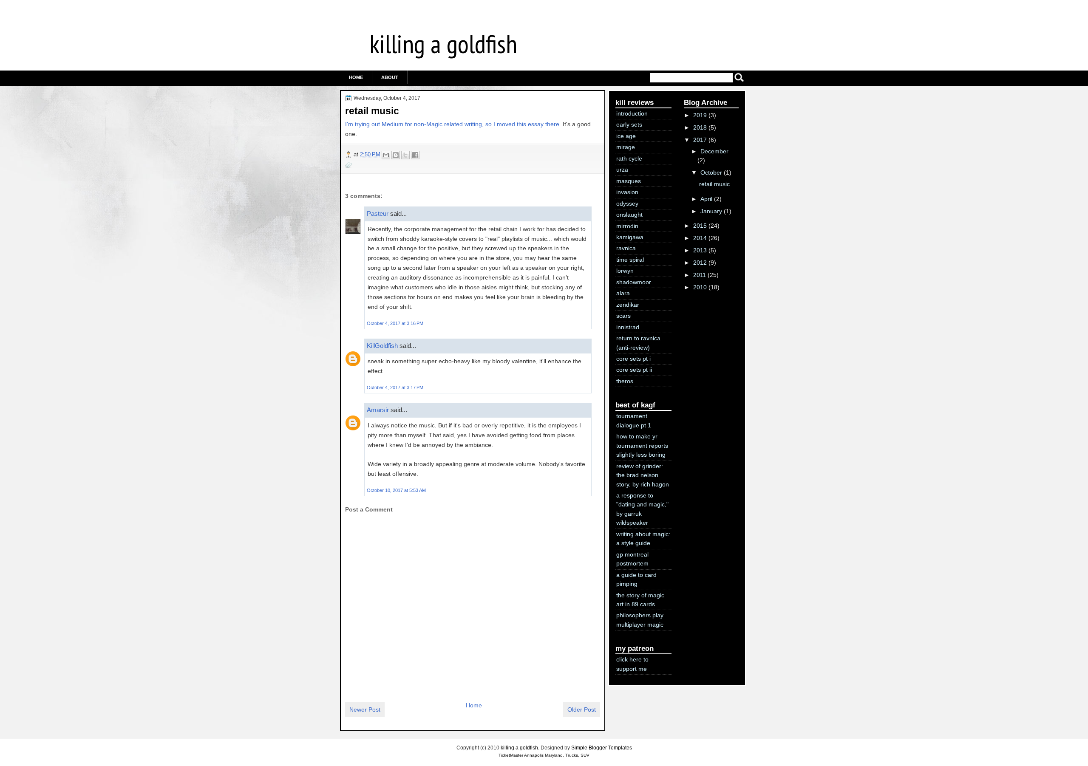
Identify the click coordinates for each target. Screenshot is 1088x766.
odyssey (627, 203)
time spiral (630, 259)
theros (624, 381)
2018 (700, 127)
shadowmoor (633, 282)
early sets (629, 124)
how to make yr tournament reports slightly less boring (642, 445)
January (711, 211)
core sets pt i (633, 358)
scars (623, 315)
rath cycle (629, 158)
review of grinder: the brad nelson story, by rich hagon (642, 475)
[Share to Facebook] (415, 155)
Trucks (571, 755)
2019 (700, 115)
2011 (699, 274)
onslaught (629, 214)
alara (623, 293)
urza (622, 169)
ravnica (626, 248)
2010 (700, 287)
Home (356, 77)
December (714, 151)
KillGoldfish (382, 345)
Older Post (581, 709)
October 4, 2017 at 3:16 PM (395, 323)
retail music (372, 110)
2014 (700, 238)
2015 (700, 225)
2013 (700, 250)
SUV (585, 755)
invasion (627, 192)
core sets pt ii (634, 369)
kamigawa (629, 237)
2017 (700, 139)
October (711, 172)
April (706, 198)
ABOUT (389, 77)
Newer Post (364, 709)
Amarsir (378, 409)
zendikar (627, 304)
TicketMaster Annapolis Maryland (531, 755)
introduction (632, 113)
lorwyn (625, 270)
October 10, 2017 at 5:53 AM (396, 490)
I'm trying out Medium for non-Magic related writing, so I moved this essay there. (453, 124)
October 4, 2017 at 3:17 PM (395, 387)
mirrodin (627, 226)
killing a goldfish (443, 43)
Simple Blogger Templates (601, 748)
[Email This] (386, 155)
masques (628, 181)
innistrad (627, 327)
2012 (700, 262)
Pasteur (377, 213)
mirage (625, 147)
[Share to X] (405, 155)
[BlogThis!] (395, 155)
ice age (626, 136)
